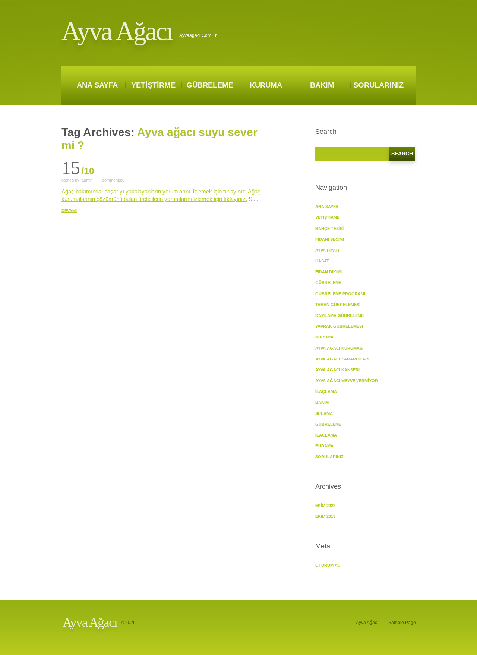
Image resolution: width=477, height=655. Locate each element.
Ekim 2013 (325, 516)
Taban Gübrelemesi (337, 304)
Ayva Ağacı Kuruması (339, 348)
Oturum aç (328, 565)
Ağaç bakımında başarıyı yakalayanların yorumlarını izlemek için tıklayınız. (154, 191)
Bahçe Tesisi (329, 228)
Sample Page (402, 622)
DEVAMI (69, 210)
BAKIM (322, 85)
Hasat (322, 261)
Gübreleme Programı (340, 294)
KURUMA (266, 85)
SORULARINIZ (378, 85)
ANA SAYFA (97, 85)
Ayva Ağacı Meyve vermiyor (346, 380)
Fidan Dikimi (328, 272)
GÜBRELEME (209, 85)
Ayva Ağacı (116, 31)
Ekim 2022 (325, 505)
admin (87, 180)
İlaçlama (326, 391)
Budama (324, 446)
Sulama (324, 413)
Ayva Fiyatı (327, 250)
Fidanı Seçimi (329, 239)
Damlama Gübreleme (339, 315)
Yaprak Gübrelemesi (339, 326)
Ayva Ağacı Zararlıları (342, 359)
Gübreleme (328, 424)
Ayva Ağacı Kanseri (337, 370)
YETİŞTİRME (153, 85)
